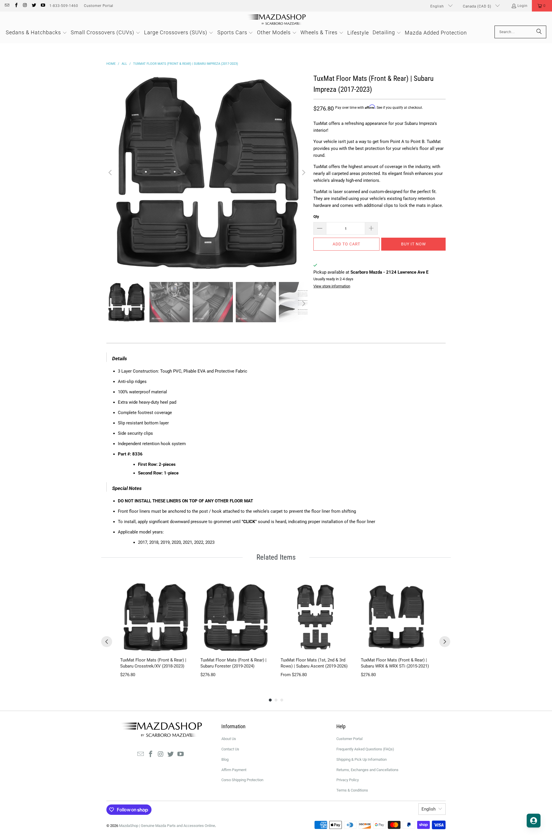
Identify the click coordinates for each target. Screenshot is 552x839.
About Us (228, 739)
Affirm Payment (233, 770)
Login (523, 6)
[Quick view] (185, 647)
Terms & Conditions (352, 790)
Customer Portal (98, 6)
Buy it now (413, 244)
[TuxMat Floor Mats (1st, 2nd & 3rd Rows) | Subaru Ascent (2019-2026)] (316, 617)
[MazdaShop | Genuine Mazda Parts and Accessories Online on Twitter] (33, 6)
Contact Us (230, 749)
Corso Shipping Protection (242, 780)
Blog (225, 759)
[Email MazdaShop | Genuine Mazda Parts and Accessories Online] (6, 6)
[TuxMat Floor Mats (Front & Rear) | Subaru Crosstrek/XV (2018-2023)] (155, 617)
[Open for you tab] (533, 820)
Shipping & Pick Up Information (361, 759)
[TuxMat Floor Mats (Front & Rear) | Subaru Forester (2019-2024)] (235, 617)
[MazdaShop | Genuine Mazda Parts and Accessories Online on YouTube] (42, 6)
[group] (156, 629)
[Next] (303, 172)
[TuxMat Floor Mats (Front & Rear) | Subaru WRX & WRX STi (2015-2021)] (396, 617)
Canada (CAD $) (477, 6)
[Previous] (110, 172)
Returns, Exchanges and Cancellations (367, 770)
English (437, 6)
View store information (331, 286)
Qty (316, 216)
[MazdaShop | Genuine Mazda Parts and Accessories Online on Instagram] (24, 6)
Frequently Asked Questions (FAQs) (365, 749)
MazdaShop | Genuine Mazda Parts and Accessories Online (167, 825)
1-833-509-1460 (63, 6)
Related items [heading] (275, 557)
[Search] (539, 32)
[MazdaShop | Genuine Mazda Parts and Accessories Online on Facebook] (15, 6)
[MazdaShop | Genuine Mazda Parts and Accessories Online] (276, 20)
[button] (542, 6)
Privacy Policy (347, 780)
